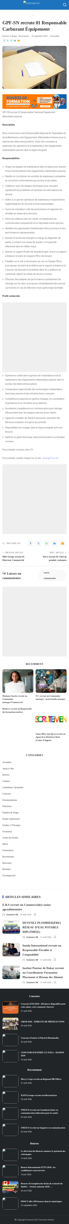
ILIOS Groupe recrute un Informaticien (39, 1095)
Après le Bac (8, 768)
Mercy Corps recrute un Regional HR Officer (41, 1079)
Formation (7, 831)
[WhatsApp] (11, 41)
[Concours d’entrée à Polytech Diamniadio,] (10, 1040)
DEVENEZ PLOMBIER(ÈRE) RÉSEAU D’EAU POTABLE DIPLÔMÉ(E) (41, 927)
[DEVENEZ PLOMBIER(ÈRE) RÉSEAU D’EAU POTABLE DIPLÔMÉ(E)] (11, 927)
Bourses (5, 775)
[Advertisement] (34, 337)
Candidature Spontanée (12, 787)
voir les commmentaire (50, 575)
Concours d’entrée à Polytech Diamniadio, (40, 1038)
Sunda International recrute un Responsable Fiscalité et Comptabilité (41, 950)
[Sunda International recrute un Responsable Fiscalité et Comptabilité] (11, 950)
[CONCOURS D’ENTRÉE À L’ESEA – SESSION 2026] (10, 1056)
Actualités (6, 762)
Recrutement (24, 36)
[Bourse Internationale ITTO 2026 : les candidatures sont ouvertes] (10, 1171)
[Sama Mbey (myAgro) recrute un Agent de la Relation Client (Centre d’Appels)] (51, 719)
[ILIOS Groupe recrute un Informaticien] (10, 1097)
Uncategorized (8, 875)
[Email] (18, 41)
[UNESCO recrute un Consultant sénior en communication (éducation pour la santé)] (10, 1114)
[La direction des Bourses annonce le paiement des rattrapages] (10, 1155)
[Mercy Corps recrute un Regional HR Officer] (10, 1081)
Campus (6, 781)
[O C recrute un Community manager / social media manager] (51, 681)
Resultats (6, 869)
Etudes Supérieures (11, 819)
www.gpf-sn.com (51, 458)
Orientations (7, 850)
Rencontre (7, 863)
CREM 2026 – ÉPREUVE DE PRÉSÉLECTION (42, 1021)
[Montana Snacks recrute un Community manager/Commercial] (17, 681)
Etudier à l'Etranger (11, 825)
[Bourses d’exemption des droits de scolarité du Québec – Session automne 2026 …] (10, 1187)
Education (7, 806)
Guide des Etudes (10, 837)
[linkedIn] (54, 543)
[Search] (65, 5)
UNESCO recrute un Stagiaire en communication (43, 1128)
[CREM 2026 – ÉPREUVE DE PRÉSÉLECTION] (10, 1024)
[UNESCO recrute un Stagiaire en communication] (10, 1130)
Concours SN (12, 915)
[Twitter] (7, 41)
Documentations (9, 800)
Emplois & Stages (9, 36)
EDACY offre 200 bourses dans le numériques (41, 1201)
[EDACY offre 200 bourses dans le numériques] (10, 1203)
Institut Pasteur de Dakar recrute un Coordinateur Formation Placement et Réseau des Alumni (43, 972)
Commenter (54, 36)
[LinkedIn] (15, 41)
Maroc (5, 844)
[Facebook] (4, 41)
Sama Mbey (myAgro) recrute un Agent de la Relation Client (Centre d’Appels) (50, 737)
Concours (6, 794)
